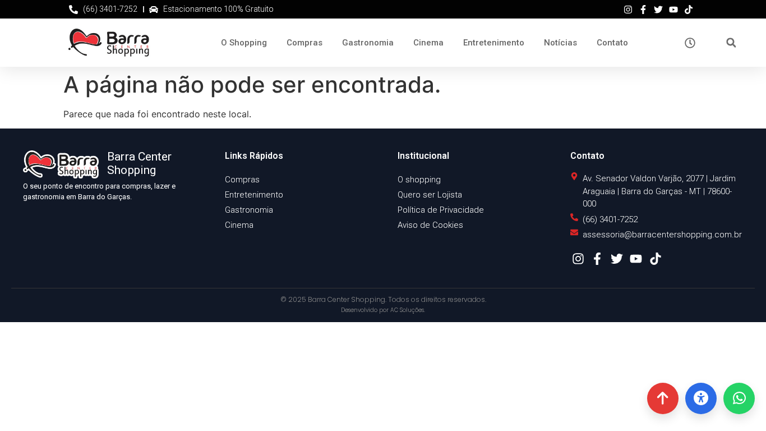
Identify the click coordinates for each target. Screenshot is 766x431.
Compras (304, 43)
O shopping (419, 180)
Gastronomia (368, 43)
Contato (612, 43)
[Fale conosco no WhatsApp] (739, 398)
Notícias (560, 43)
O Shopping (244, 43)
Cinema (428, 43)
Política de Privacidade (441, 210)
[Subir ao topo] (663, 398)
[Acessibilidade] (701, 398)
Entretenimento (493, 43)
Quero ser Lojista (430, 195)
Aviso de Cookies (430, 225)
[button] (731, 43)
